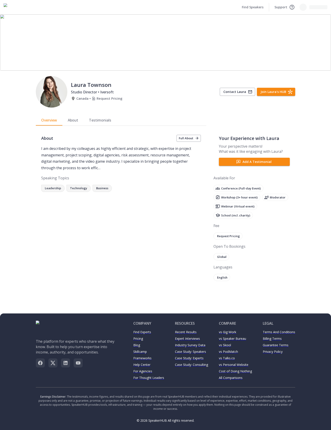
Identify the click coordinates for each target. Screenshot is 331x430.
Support (280, 7)
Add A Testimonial (257, 162)
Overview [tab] (49, 120)
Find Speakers (252, 7)
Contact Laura (234, 92)
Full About (186, 138)
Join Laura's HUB (273, 92)
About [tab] (73, 120)
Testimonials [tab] (100, 120)
